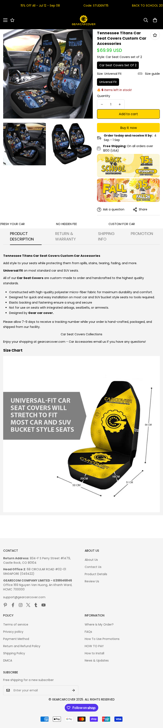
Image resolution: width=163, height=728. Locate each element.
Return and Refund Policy (21, 646)
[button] (155, 20)
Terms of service (15, 624)
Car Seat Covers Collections (81, 334)
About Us (91, 560)
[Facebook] (13, 605)
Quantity (103, 96)
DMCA (7, 660)
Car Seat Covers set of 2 (117, 65)
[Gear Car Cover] (83, 20)
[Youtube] (43, 605)
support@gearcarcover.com (24, 597)
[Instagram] (20, 605)
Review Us (92, 581)
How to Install (94, 653)
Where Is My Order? (99, 624)
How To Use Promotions (102, 639)
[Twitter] (28, 605)
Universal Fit (108, 82)
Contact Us (93, 567)
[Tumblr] (36, 605)
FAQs (88, 632)
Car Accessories (81, 342)
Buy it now (128, 127)
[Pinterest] (5, 605)
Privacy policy (13, 632)
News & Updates (97, 660)
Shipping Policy (14, 653)
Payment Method (16, 639)
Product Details (96, 574)
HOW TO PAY (94, 646)
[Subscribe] (73, 690)
